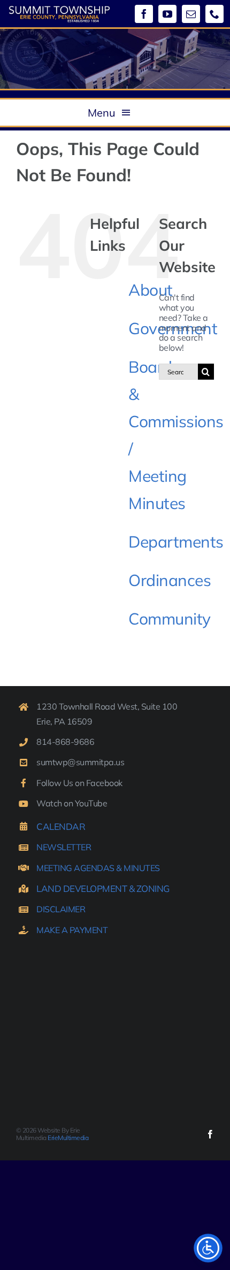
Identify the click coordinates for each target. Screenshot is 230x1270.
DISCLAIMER (60, 909)
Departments (176, 542)
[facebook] (144, 14)
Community (169, 619)
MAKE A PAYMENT (72, 930)
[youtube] (167, 14)
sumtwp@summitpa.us (80, 762)
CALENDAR (60, 826)
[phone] (214, 14)
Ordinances (169, 580)
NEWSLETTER (63, 847)
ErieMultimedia (68, 1138)
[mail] (191, 14)
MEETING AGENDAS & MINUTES (98, 868)
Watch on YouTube (71, 803)
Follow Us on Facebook (79, 783)
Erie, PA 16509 (64, 721)
